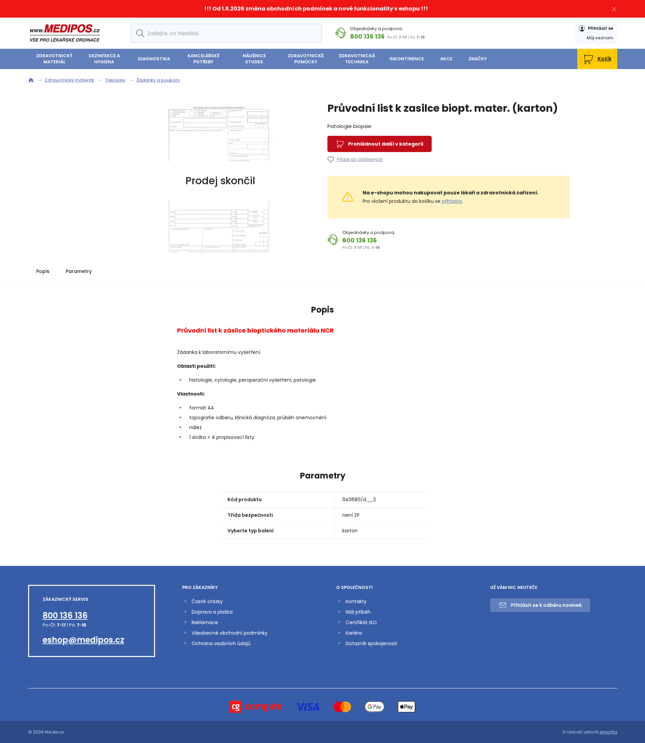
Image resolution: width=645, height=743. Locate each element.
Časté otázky (207, 601)
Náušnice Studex (254, 58)
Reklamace (205, 622)
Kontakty (356, 601)
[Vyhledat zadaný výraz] (139, 33)
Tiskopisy (115, 80)
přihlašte (452, 201)
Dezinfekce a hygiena (104, 58)
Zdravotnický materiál (54, 58)
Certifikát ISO (361, 622)
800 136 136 (367, 36)
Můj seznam (600, 38)
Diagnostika (154, 59)
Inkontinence (406, 59)
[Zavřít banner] (614, 9)
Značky (478, 59)
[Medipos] (65, 33)
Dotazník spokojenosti (371, 643)
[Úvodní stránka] (31, 80)
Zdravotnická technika (357, 58)
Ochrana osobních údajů (221, 643)
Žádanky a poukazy (158, 80)
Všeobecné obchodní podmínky (229, 633)
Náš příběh (358, 612)
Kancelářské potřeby (203, 58)
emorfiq (608, 732)
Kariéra (354, 633)
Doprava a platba (212, 612)
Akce (446, 59)
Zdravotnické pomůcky (306, 58)
